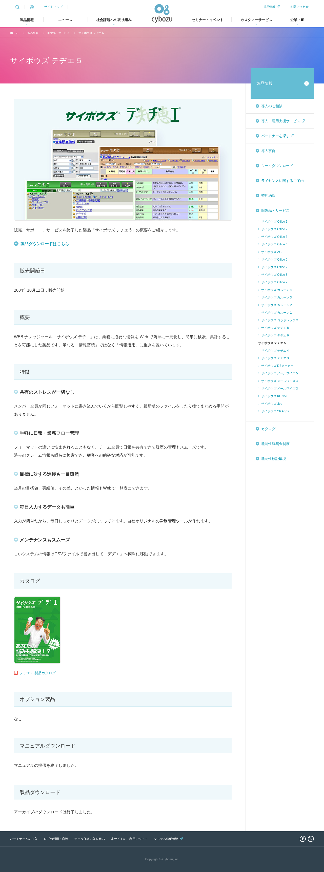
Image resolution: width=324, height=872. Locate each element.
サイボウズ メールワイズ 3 (279, 388)
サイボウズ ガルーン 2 (276, 305)
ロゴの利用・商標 (56, 839)
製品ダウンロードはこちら (45, 244)
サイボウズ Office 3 (274, 237)
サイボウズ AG (271, 252)
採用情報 (269, 7)
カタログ (268, 429)
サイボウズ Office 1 (274, 221)
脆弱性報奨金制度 (275, 444)
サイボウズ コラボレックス (279, 320)
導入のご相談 (271, 106)
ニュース (65, 20)
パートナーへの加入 (23, 839)
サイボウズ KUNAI (274, 396)
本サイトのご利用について (129, 839)
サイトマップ (53, 7)
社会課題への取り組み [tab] (114, 20)
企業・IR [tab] (297, 20)
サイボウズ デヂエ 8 (275, 328)
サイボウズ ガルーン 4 (276, 290)
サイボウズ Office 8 (274, 275)
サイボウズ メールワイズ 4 (279, 381)
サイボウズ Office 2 (274, 229)
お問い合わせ (299, 7)
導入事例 (268, 151)
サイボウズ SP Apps (275, 411)
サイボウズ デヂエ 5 (91, 32)
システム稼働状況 (166, 839)
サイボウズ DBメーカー (277, 366)
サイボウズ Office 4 (274, 244)
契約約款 (268, 196)
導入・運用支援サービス (280, 121)
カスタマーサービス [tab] (256, 20)
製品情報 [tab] (27, 20)
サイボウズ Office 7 (274, 267)
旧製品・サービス (58, 32)
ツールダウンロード (277, 166)
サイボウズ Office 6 (274, 259)
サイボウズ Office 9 (274, 282)
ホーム (14, 32)
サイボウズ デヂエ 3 (275, 358)
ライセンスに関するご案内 (282, 181)
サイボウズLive (271, 404)
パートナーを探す (275, 136)
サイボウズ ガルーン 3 (276, 297)
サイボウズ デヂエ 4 (275, 350)
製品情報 (32, 32)
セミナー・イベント (208, 20)
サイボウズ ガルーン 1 (276, 312)
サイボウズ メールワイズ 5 (279, 373)
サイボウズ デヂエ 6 (275, 335)
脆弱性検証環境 (273, 459)
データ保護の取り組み (89, 839)
